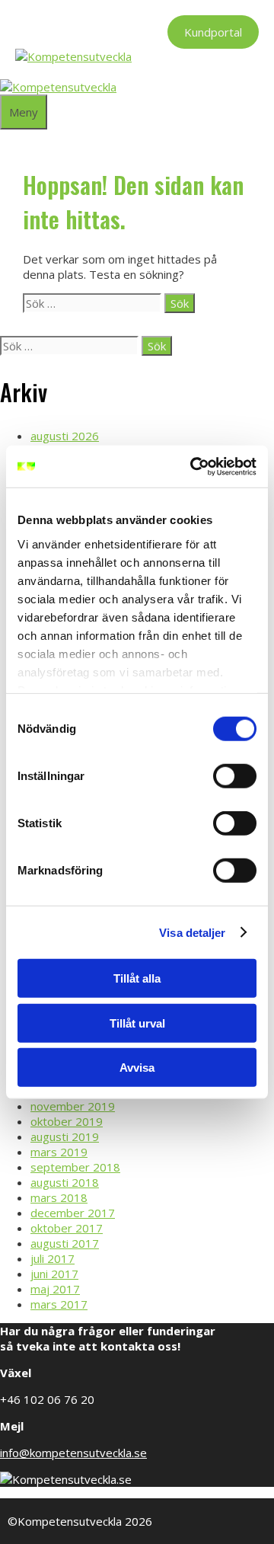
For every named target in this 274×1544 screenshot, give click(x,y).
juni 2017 (54, 1273)
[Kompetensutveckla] (58, 86)
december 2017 (72, 1212)
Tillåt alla (137, 978)
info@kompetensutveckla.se (73, 1452)
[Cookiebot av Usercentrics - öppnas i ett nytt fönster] (193, 466)
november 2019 (72, 1106)
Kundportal (213, 32)
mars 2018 (59, 1197)
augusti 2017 (64, 1243)
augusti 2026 (64, 435)
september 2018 (75, 1167)
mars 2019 (59, 1151)
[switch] (234, 776)
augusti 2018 (64, 1182)
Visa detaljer (192, 931)
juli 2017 (52, 1258)
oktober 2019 (66, 1121)
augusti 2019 (64, 1136)
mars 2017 (59, 1304)
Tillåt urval (137, 1022)
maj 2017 (55, 1288)
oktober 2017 (66, 1228)
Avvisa (137, 1067)
